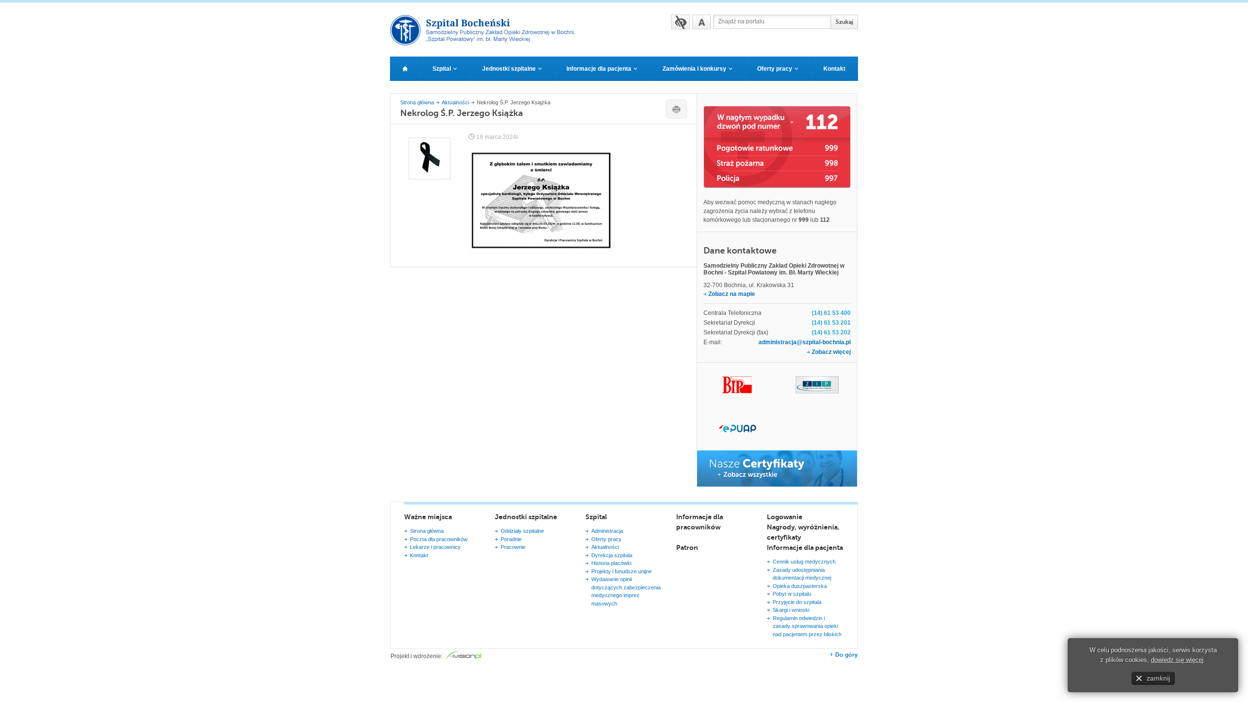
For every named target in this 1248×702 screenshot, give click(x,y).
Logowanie (784, 517)
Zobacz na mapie (731, 294)
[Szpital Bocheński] (487, 42)
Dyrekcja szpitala (611, 555)
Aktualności (455, 102)
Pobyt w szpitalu (792, 594)
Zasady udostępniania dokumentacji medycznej (802, 574)
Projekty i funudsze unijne (621, 571)
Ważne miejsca (428, 517)
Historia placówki (611, 563)
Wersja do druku (676, 108)
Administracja (607, 531)
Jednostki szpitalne (526, 517)
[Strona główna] (405, 69)
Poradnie (511, 539)
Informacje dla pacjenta (805, 547)
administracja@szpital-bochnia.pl (805, 342)
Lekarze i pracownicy (435, 547)
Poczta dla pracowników (439, 539)
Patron (687, 547)
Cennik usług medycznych (804, 562)
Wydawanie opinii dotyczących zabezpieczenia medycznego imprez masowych (626, 591)
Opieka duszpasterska (800, 586)
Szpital (596, 517)
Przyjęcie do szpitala (797, 602)
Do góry (846, 654)
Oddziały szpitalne (522, 531)
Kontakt (419, 555)
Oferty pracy (606, 539)
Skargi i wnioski (791, 610)
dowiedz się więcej (1177, 659)
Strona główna (417, 102)
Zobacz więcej (831, 352)
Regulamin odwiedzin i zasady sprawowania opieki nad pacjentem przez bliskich (807, 626)
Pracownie (513, 547)
